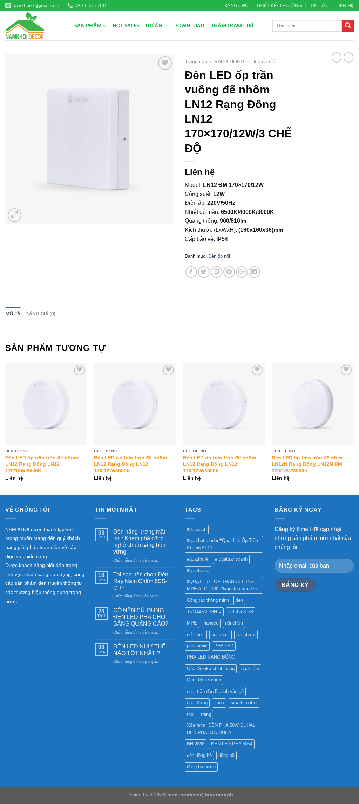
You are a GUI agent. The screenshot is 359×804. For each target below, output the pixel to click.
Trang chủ (196, 61)
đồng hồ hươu (201, 766)
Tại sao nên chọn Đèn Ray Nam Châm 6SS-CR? (140, 581)
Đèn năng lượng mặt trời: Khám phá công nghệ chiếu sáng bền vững (139, 542)
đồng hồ (226, 755)
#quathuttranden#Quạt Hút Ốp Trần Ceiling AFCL (222, 544)
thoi (190, 714)
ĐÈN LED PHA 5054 (231, 743)
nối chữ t (220, 634)
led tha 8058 (240, 611)
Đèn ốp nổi (263, 61)
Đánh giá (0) (40, 314)
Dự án (153, 25)
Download (188, 25)
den (239, 600)
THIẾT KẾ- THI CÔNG (279, 6)
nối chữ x (246, 634)
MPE (192, 623)
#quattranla (198, 570)
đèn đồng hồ (199, 755)
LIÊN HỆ (345, 6)
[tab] (12, 314)
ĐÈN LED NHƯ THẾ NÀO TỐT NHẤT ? (139, 649)
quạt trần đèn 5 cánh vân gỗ (215, 691)
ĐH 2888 (195, 743)
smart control (244, 702)
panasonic (197, 645)
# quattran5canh (231, 559)
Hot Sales (126, 25)
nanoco (211, 623)
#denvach (196, 529)
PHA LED (223, 645)
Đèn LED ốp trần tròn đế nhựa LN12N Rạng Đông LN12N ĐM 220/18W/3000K (308, 464)
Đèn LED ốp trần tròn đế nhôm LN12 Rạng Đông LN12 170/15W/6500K (41, 464)
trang (206, 714)
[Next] (353, 428)
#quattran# (197, 559)
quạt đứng (197, 702)
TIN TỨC (319, 6)
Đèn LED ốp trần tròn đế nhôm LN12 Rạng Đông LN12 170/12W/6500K (219, 464)
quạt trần (250, 668)
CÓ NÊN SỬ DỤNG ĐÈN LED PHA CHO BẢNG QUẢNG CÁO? (140, 617)
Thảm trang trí (232, 25)
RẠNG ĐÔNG (229, 61)
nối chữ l (196, 634)
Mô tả (12, 314)
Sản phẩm (87, 25)
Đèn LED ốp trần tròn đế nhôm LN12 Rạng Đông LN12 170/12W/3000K (130, 464)
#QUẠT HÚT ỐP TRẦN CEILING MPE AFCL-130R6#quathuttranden (222, 585)
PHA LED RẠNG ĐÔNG (211, 657)
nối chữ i (234, 623)
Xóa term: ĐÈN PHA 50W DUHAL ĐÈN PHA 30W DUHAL (221, 729)
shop (219, 702)
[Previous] (5, 428)
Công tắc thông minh (208, 600)
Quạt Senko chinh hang (211, 668)
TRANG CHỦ (235, 6)
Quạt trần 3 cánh (204, 679)
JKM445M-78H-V (204, 611)
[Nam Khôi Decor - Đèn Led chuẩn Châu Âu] (34, 25)
